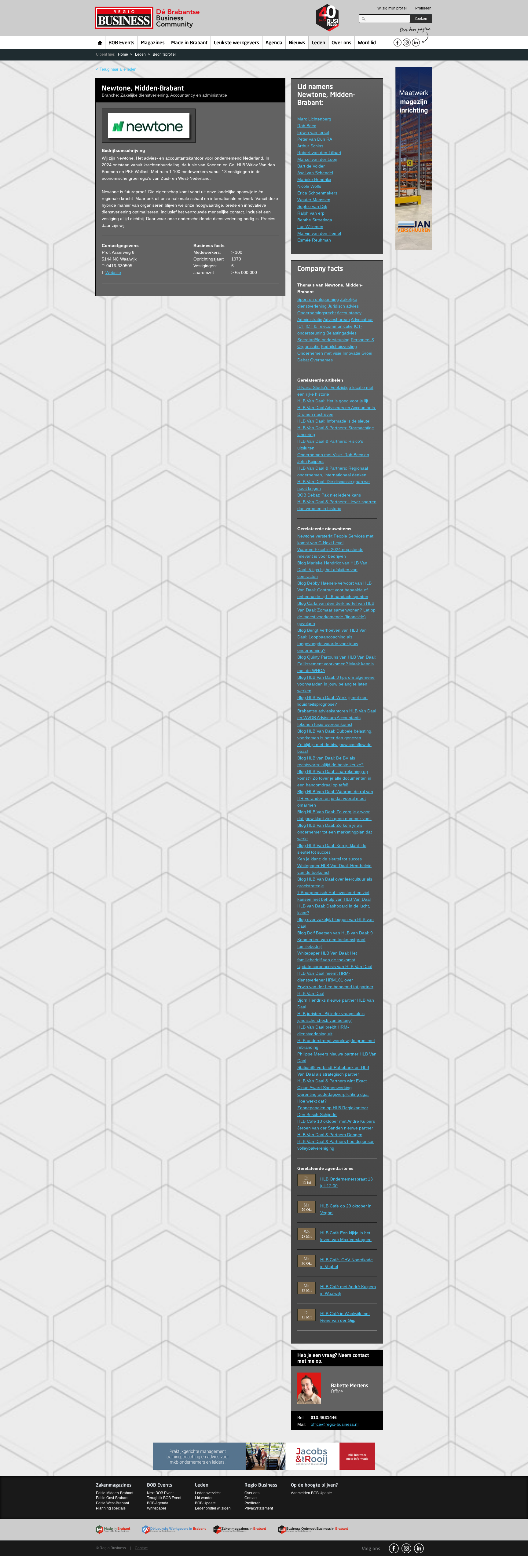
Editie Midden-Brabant (114, 1493)
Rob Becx (306, 125)
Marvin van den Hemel (319, 233)
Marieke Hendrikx (314, 179)
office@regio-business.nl (334, 1424)
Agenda (274, 43)
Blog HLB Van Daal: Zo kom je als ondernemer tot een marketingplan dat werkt (334, 832)
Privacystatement (258, 1508)
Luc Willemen (310, 226)
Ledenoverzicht (208, 1493)
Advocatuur (362, 319)
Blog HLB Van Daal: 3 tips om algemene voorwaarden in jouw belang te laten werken (336, 684)
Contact (250, 1498)
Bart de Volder (311, 166)
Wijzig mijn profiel (392, 8)
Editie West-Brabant (112, 1503)
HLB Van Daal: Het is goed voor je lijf (332, 400)
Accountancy (349, 312)
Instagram (406, 1548)
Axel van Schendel (315, 172)
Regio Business (148, 18)
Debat (303, 359)
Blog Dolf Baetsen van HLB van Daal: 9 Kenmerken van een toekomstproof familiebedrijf (335, 939)
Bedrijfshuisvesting (339, 346)
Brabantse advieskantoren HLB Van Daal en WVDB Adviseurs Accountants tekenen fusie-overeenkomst (336, 717)
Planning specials (111, 1508)
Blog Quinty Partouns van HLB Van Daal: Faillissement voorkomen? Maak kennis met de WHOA (336, 664)
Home (100, 42)
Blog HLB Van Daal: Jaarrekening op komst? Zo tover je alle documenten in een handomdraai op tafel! (334, 778)
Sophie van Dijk (312, 206)
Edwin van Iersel (313, 132)
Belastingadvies (341, 333)
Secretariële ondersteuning (323, 339)
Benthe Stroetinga (314, 219)
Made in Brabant (189, 43)
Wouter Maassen (313, 199)
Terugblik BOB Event (164, 1498)
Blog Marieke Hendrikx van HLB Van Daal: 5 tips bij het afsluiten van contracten (332, 569)
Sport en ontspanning (318, 299)
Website (113, 272)
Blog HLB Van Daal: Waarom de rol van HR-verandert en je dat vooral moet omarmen (335, 798)
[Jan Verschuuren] (413, 158)
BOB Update (205, 1503)
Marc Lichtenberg (314, 118)
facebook (394, 1548)
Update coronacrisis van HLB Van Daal (334, 966)
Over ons (341, 43)
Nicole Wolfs (309, 186)
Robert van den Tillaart (319, 152)
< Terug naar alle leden (116, 69)
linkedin (419, 1548)
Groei (366, 353)
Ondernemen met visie (319, 353)
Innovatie (351, 353)
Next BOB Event (160, 1493)
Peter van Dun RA (314, 139)
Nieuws (297, 43)
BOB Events (121, 43)
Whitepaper (156, 1508)
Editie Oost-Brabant (112, 1498)
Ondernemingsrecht (316, 312)
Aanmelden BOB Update (311, 1493)
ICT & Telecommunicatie (329, 326)
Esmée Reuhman (314, 240)
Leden (318, 43)
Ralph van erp (310, 213)
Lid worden (204, 1498)
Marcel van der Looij (317, 159)
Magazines (153, 43)
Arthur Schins (310, 145)
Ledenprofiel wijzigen (213, 1508)
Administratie (309, 319)
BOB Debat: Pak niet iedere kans (329, 495)
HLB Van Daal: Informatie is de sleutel (333, 421)
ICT (300, 326)
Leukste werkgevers (236, 43)
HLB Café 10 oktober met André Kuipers (336, 1121)
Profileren (423, 8)
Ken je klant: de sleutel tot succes (329, 858)
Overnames (321, 359)
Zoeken (421, 19)
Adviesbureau (336, 319)
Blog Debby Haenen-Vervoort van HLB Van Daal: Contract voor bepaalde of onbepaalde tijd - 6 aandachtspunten (334, 590)
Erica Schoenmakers (317, 192)
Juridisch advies (343, 306)
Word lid (367, 43)
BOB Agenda (157, 1503)
